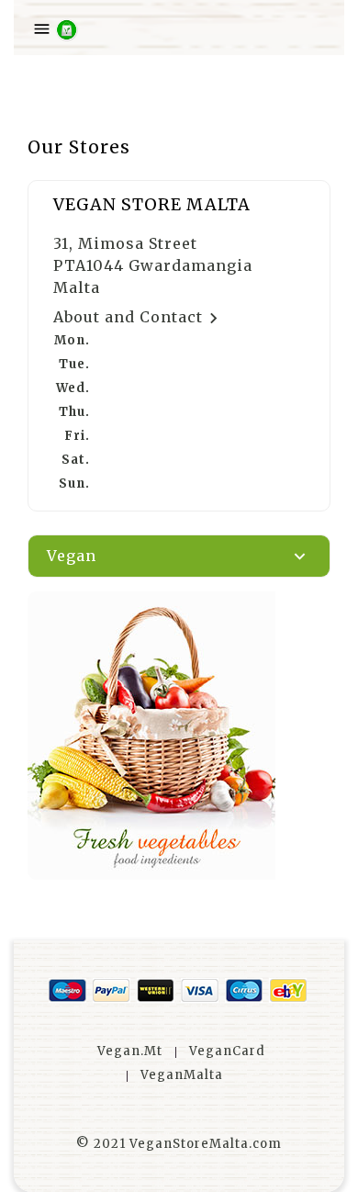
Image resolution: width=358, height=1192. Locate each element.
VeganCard (227, 1051)
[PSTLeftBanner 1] (179, 735)
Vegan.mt (129, 1051)
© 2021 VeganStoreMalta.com (179, 1144)
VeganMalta (181, 1075)
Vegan (71, 555)
